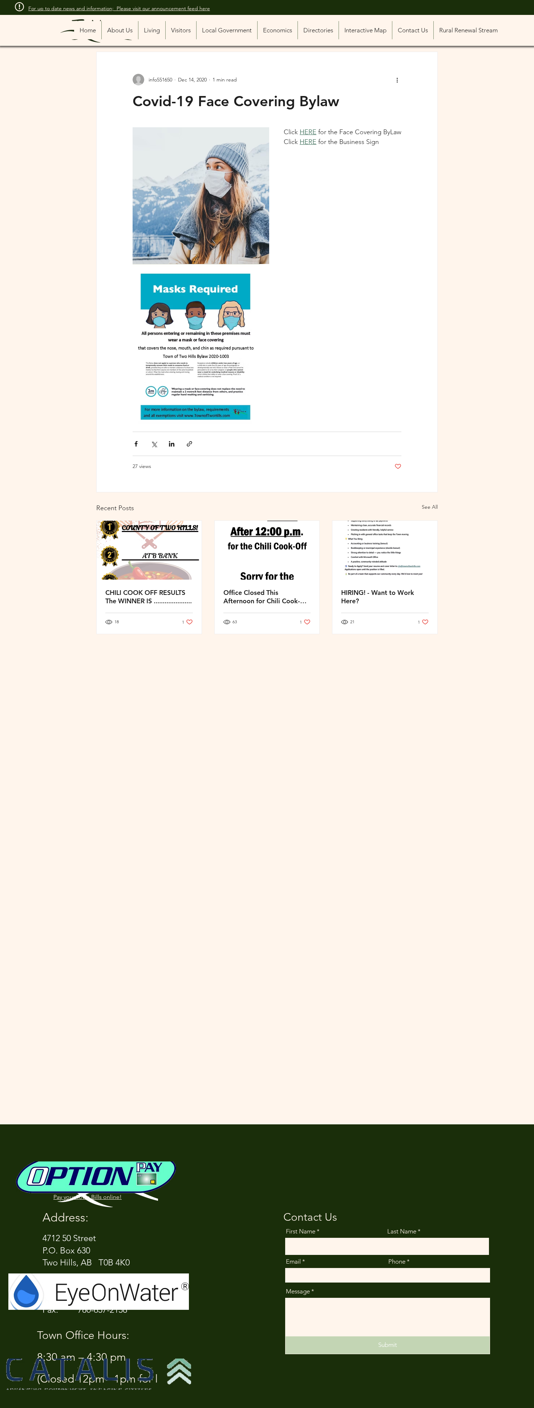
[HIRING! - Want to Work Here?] (384, 550)
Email (293, 1262)
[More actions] (397, 79)
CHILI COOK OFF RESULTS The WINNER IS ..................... (148, 596)
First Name (300, 1231)
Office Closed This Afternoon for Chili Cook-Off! (261, 596)
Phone (396, 1262)
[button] (318, 30)
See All (430, 507)
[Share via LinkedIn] (171, 443)
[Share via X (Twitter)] (153, 443)
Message (298, 1291)
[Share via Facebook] (136, 443)
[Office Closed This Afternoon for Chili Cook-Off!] (267, 550)
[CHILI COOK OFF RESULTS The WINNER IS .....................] (149, 550)
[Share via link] (189, 443)
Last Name (401, 1231)
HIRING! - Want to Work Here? (377, 596)
